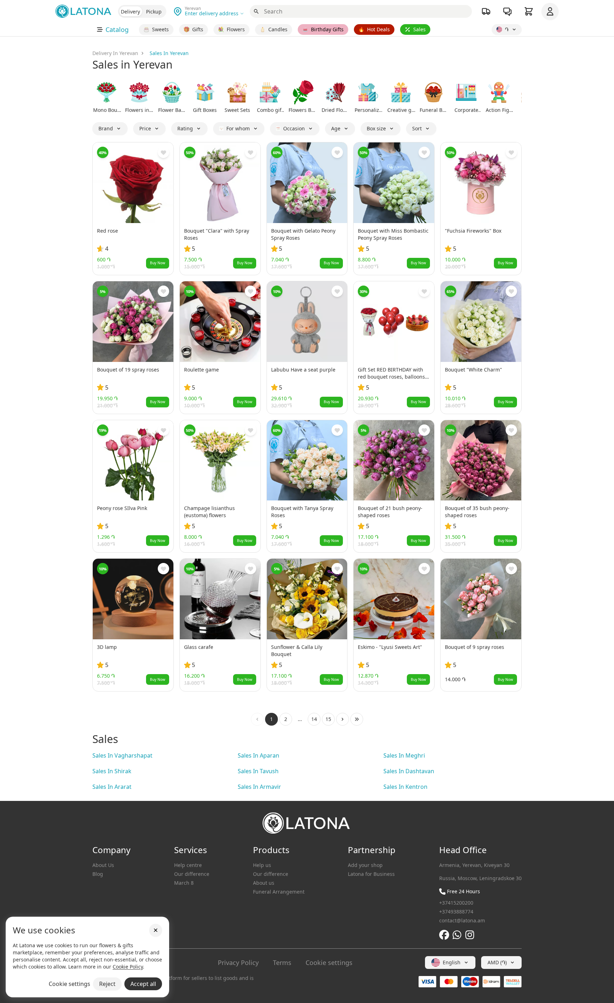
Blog (97, 874)
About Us (103, 865)
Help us (262, 865)
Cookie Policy (128, 966)
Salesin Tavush (258, 771)
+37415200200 (456, 902)
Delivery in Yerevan (115, 53)
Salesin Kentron (405, 787)
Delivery (130, 11)
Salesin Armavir (259, 787)
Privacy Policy (238, 962)
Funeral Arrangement (279, 891)
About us (263, 882)
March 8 (184, 882)
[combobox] (450, 962)
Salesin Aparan (258, 755)
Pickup (154, 11)
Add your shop (365, 865)
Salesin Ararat (111, 787)
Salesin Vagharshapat (122, 755)
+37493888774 (456, 911)
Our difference (191, 874)
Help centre (188, 865)
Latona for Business (371, 874)
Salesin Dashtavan (408, 771)
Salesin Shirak (111, 771)
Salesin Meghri (404, 755)
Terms (282, 962)
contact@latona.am (462, 920)
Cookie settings (329, 962)
